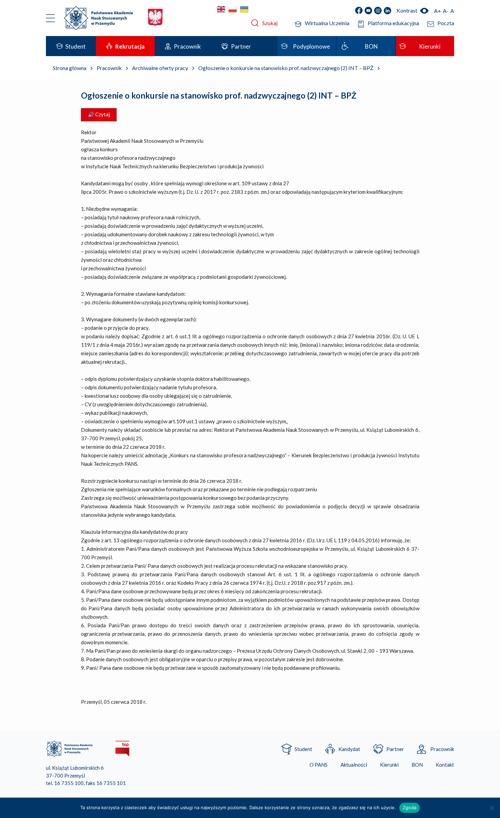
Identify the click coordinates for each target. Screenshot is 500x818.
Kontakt (445, 764)
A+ (437, 10)
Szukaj (270, 23)
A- (446, 10)
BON (417, 764)
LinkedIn (387, 10)
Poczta (445, 23)
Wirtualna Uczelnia (327, 23)
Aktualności (353, 764)
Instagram (378, 10)
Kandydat (349, 749)
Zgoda (409, 807)
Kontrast (407, 10)
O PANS (319, 764)
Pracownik (442, 749)
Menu (50, 18)
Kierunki (389, 764)
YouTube (368, 10)
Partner (395, 749)
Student (303, 749)
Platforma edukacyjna (393, 23)
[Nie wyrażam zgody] (491, 807)
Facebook (359, 10)
